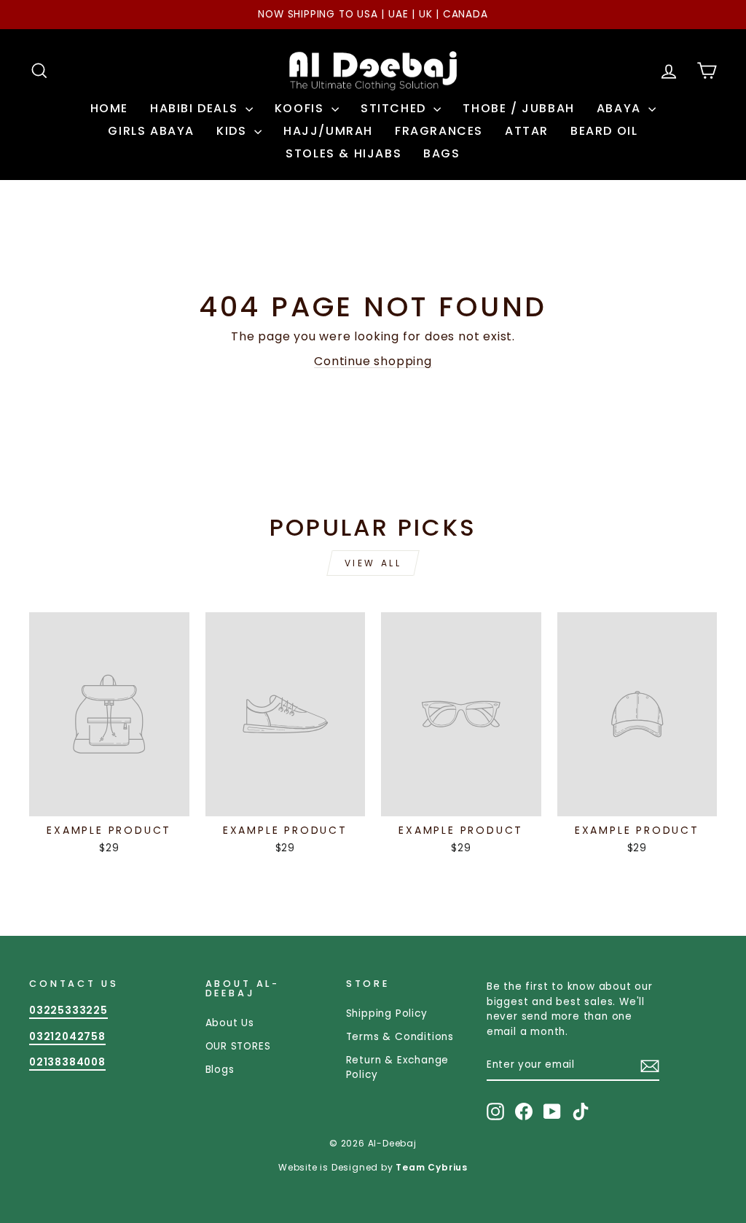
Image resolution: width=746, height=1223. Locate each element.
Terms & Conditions (400, 1037)
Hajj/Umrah (328, 130)
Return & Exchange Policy (397, 1067)
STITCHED (395, 108)
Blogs (220, 1070)
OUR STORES (238, 1046)
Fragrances (439, 130)
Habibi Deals (196, 108)
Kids (233, 130)
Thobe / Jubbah (518, 108)
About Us (229, 1023)
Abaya (621, 108)
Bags (441, 153)
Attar (527, 130)
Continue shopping (373, 361)
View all (373, 563)
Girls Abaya (151, 130)
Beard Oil (603, 130)
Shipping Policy (387, 1013)
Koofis (301, 108)
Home (109, 108)
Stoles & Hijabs (343, 153)
